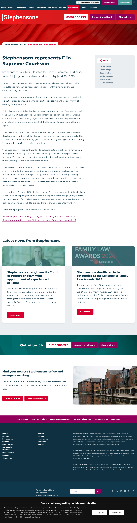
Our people (52, 7)
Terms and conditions (45, 490)
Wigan (41, 444)
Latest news (105, 66)
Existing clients (109, 2)
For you (11, 7)
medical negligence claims (104, 439)
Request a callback (102, 17)
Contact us (93, 7)
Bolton (41, 434)
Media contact (106, 83)
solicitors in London (88, 436)
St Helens (42, 442)
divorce (88, 442)
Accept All (99, 512)
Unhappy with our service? (47, 495)
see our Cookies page (66, 515)
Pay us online (125, 2)
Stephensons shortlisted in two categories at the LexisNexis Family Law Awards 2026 (102, 276)
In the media (105, 79)
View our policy (117, 470)
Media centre (73, 7)
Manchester (43, 439)
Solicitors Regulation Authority (111, 456)
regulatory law (99, 444)
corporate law (89, 444)
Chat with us (125, 17)
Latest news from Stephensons (41, 44)
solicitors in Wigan (117, 436)
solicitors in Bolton (114, 433)
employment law (78, 444)
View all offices (13, 398)
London (41, 436)
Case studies (105, 73)
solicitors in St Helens (101, 436)
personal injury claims (121, 439)
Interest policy (42, 493)
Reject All (116, 512)
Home (3, 7)
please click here (35, 517)
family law (82, 442)
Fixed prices (41, 7)
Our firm (62, 7)
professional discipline (119, 442)
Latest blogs (105, 70)
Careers (83, 7)
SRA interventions (39, 419)
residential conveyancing (102, 442)
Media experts (106, 76)
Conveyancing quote (82, 419)
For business (21, 7)
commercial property (113, 444)
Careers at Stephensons (60, 419)
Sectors (31, 7)
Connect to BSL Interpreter (89, 2)
